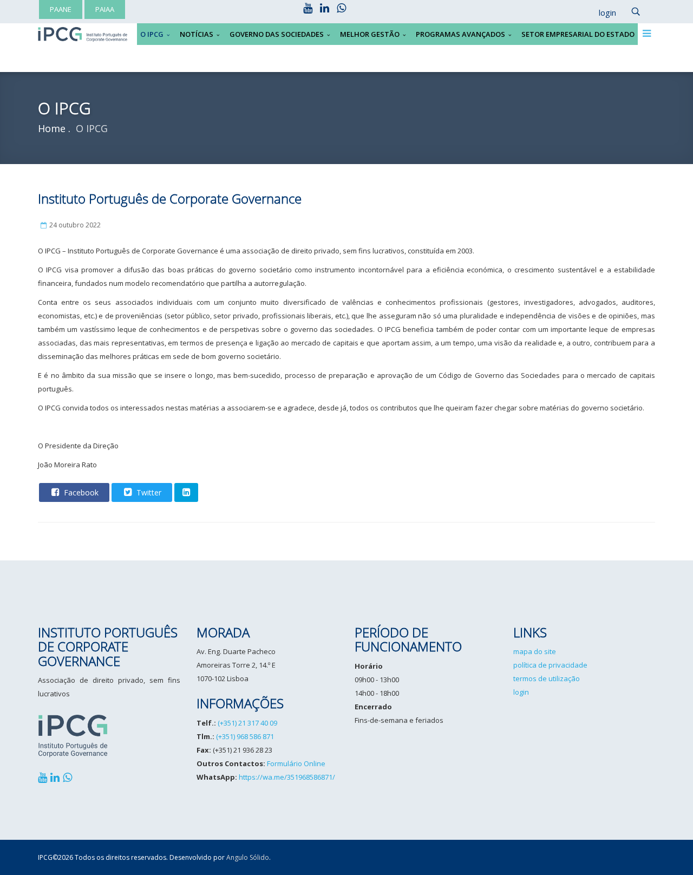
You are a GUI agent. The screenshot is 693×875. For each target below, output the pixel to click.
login (521, 692)
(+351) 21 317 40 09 (247, 723)
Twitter (147, 492)
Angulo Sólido (247, 857)
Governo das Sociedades (277, 34)
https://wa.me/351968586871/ (287, 777)
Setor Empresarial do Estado (578, 34)
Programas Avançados (460, 34)
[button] (602, 13)
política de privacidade (550, 665)
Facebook (80, 492)
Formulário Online (296, 763)
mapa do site (534, 651)
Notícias (196, 34)
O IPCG (152, 34)
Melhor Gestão (370, 34)
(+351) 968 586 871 (245, 736)
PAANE (60, 9)
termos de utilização (546, 678)
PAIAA (104, 9)
